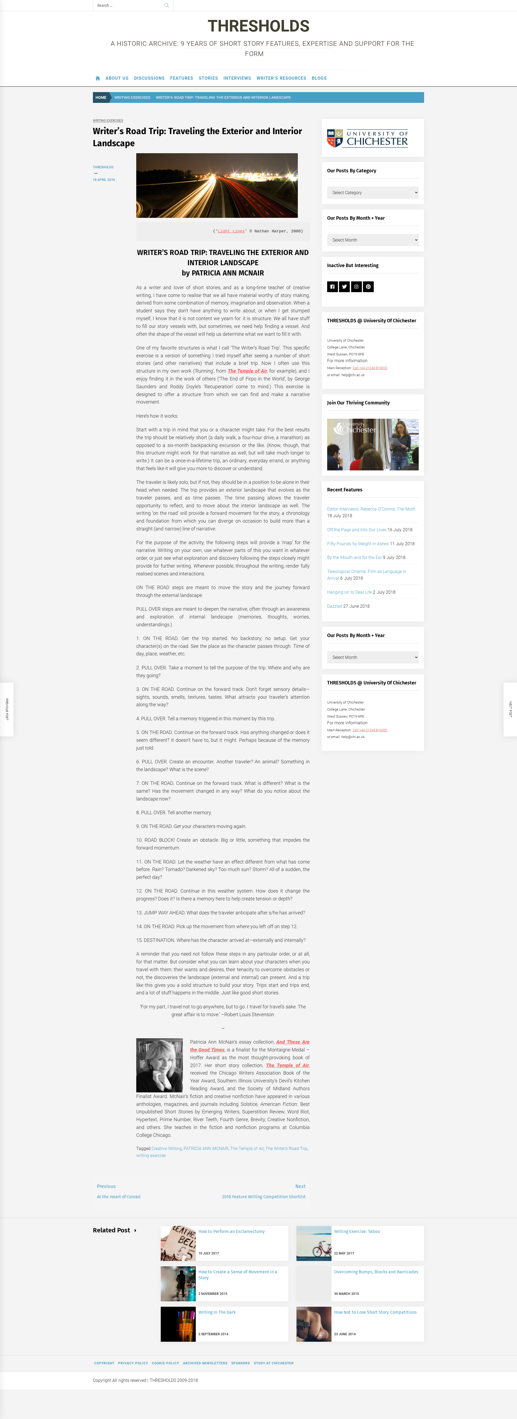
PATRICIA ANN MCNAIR (206, 1148)
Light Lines (231, 231)
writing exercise (151, 1155)
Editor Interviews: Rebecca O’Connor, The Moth (371, 509)
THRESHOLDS (259, 26)
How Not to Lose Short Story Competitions (375, 1312)
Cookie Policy (165, 1363)
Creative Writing (166, 1148)
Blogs (319, 78)
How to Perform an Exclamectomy (231, 1231)
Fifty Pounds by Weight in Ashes (358, 543)
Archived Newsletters (205, 1363)
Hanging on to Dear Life (349, 592)
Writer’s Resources (281, 78)
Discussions (149, 78)
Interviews (237, 78)
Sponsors (240, 1363)
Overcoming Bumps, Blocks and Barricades (376, 1271)
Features (181, 78)
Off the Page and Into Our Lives (356, 529)
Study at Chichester (274, 1363)
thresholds (103, 167)
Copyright (104, 1363)
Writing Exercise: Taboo (357, 1231)
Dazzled (334, 606)
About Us (117, 78)
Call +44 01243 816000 (370, 368)
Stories (208, 78)
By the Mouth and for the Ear (354, 557)
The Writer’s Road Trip (286, 1148)
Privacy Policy (133, 1363)
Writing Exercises (108, 121)
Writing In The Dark (217, 1312)
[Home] (98, 78)
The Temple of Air (247, 371)
